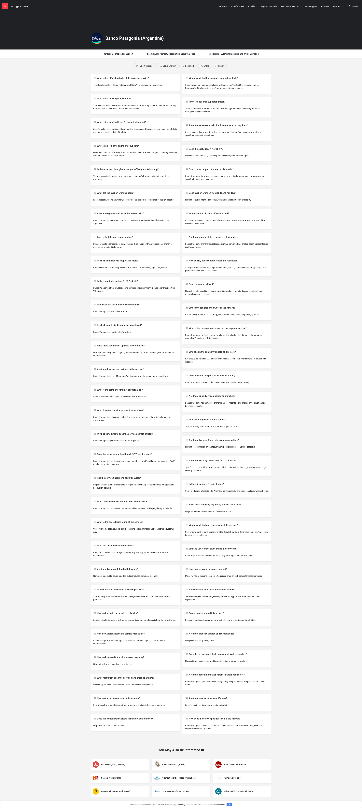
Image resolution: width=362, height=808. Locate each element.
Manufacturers (237, 6)
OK (229, 804)
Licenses (325, 6)
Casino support (310, 6)
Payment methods (269, 6)
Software (222, 6)
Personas (337, 6)
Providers (252, 6)
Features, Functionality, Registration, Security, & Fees (171, 54)
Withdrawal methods (290, 6)
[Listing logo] (97, 38)
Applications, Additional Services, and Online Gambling (234, 54)
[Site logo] (5, 6)
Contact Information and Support (118, 54)
